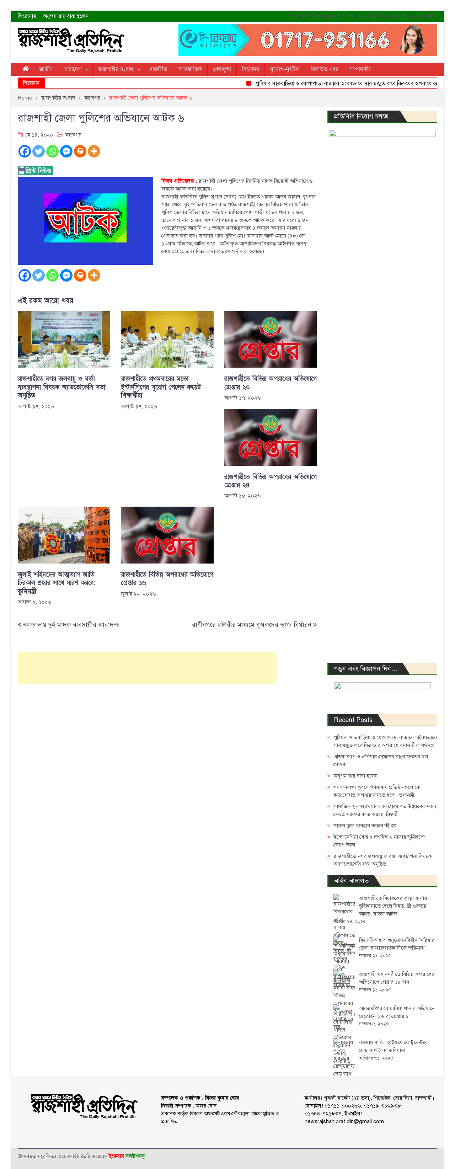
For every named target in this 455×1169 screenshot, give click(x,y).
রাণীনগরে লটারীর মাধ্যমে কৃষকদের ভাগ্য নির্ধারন (251, 625)
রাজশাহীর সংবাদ (115, 69)
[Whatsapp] (52, 151)
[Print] (80, 151)
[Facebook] (24, 151)
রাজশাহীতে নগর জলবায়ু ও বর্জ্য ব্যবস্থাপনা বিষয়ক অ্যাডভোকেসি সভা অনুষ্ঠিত (61, 387)
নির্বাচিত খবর (324, 69)
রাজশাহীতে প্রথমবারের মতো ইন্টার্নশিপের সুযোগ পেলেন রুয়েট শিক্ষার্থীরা (161, 387)
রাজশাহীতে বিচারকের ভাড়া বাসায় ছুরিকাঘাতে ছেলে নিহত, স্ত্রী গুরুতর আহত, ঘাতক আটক (393, 906)
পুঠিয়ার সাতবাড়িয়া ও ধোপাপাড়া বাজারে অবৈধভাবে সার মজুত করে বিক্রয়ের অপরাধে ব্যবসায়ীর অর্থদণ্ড (348, 83)
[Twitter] (38, 151)
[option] (156, 16)
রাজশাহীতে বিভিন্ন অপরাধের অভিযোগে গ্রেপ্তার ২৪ (270, 481)
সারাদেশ (73, 69)
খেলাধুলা (222, 69)
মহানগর (73, 135)
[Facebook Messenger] (66, 151)
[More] (94, 151)
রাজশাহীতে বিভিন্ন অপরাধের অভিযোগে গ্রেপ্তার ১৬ (167, 579)
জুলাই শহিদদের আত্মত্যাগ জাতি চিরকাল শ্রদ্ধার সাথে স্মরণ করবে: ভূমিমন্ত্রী (57, 583)
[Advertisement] (147, 668)
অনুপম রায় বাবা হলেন (66, 16)
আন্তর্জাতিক (190, 69)
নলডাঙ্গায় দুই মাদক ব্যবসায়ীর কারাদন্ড (71, 625)
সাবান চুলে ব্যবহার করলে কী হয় (365, 825)
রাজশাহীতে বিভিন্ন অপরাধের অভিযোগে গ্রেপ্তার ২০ (270, 383)
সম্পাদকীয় (360, 69)
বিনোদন (250, 69)
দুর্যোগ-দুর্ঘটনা (285, 69)
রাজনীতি (158, 69)
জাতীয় (46, 69)
